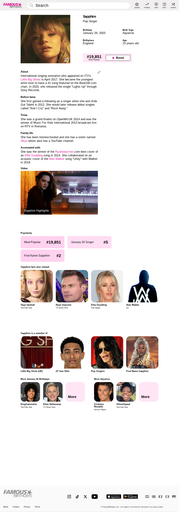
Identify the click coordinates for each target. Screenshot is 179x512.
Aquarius (128, 33)
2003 (102, 33)
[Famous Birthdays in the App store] (113, 496)
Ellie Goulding (34, 155)
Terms (37, 507)
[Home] (30, 494)
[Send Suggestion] (99, 72)
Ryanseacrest (64, 151)
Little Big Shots (30, 79)
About (5, 507)
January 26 (90, 33)
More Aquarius (102, 379)
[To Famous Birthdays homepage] (12, 5)
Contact (16, 507)
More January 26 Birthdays (35, 379)
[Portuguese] (154, 496)
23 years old (131, 43)
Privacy (27, 507)
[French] (160, 496)
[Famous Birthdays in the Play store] (130, 496)
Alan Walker (57, 159)
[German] (174, 496)
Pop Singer (90, 21)
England (88, 43)
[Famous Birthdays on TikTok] (77, 497)
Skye (24, 141)
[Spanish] (147, 496)
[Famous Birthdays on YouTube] (95, 496)
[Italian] (167, 496)
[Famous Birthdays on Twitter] (85, 497)
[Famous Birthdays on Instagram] (69, 497)
